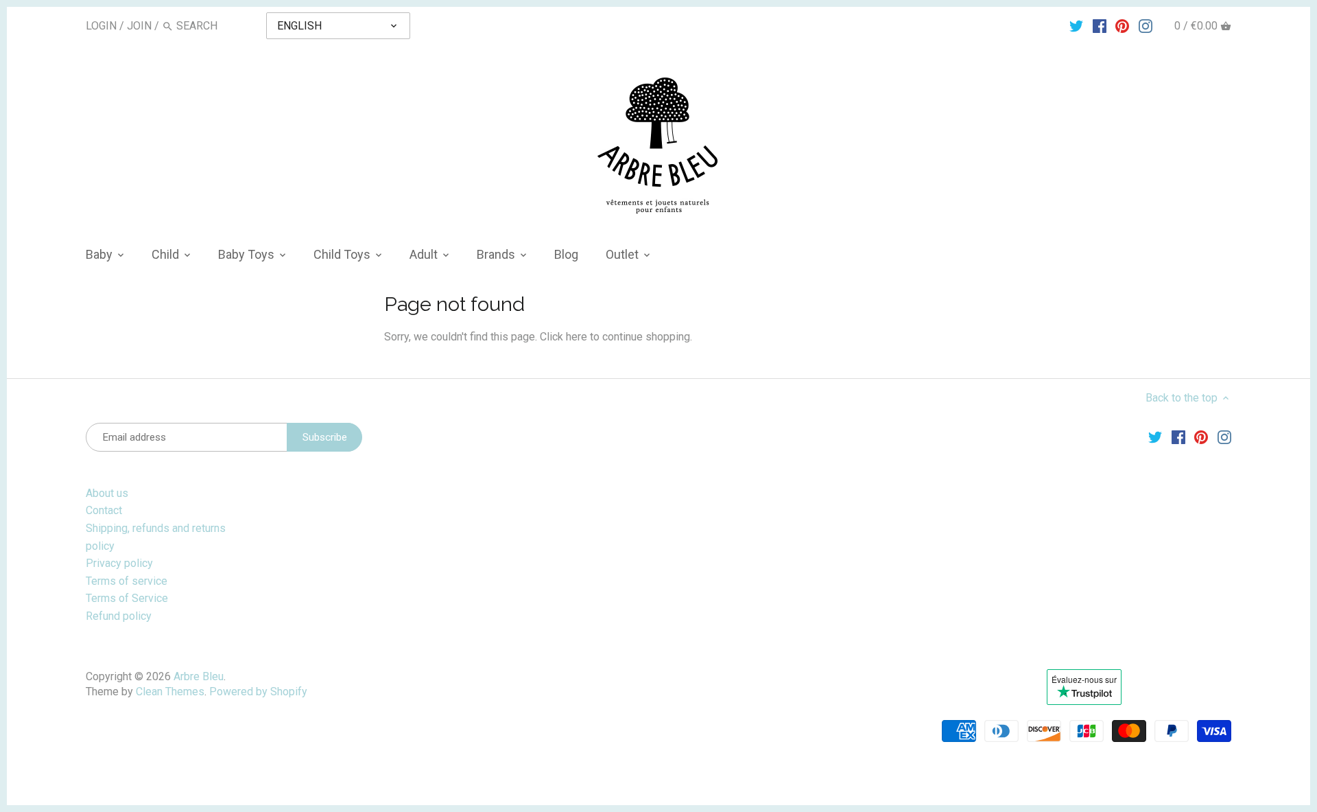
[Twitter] (1076, 25)
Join (139, 25)
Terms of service (126, 581)
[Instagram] (1145, 25)
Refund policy (119, 616)
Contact (104, 510)
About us (107, 493)
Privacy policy (119, 563)
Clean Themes (170, 691)
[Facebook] (1099, 25)
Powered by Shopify (258, 691)
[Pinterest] (1122, 25)
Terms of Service (127, 598)
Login (101, 25)
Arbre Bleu (199, 676)
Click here (563, 336)
